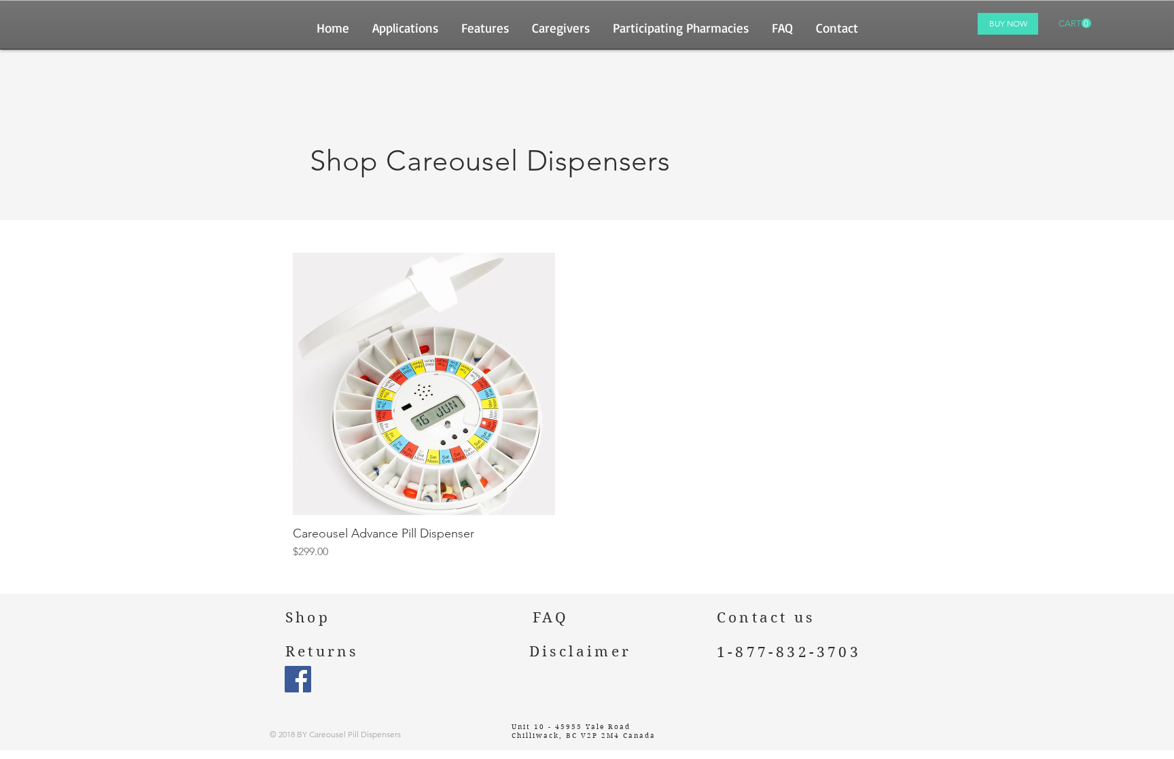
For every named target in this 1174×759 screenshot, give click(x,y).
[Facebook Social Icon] (298, 679)
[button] (1075, 23)
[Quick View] (424, 384)
